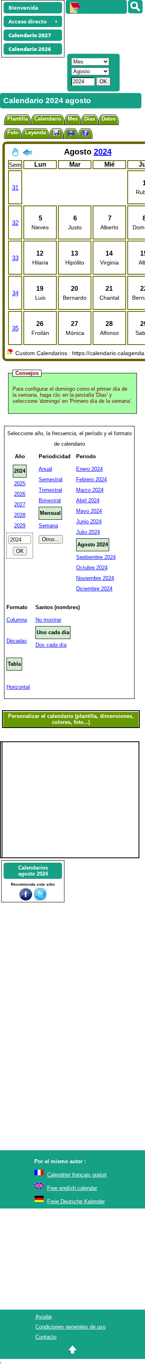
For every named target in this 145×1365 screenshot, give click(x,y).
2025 (19, 483)
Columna (16, 620)
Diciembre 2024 (94, 589)
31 (15, 187)
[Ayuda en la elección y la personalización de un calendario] (85, 134)
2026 (19, 494)
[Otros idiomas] (135, 6)
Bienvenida (23, 7)
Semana (48, 526)
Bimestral (50, 500)
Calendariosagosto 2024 (33, 871)
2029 (19, 526)
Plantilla (17, 119)
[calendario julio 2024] (27, 154)
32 (15, 222)
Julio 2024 (88, 532)
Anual (45, 469)
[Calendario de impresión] (71, 134)
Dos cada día (50, 645)
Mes (73, 119)
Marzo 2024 (90, 490)
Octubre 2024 (92, 568)
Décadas (16, 641)
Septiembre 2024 (96, 557)
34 (15, 293)
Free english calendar (72, 1188)
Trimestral (50, 490)
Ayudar (43, 1317)
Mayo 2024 (89, 511)
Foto (13, 132)
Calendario (47, 119)
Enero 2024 (89, 469)
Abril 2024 (87, 500)
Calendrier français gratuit (77, 1175)
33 (15, 257)
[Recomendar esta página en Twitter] (40, 899)
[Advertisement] (101, 33)
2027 (19, 505)
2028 (19, 515)
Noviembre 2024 (95, 578)
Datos (109, 119)
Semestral (50, 479)
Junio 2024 (89, 521)
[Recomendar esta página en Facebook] (25, 899)
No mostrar (48, 620)
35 (15, 328)
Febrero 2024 (91, 479)
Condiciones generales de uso (70, 1327)
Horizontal (18, 687)
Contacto (45, 1337)
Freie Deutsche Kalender (76, 1201)
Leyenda (35, 132)
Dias (89, 119)
